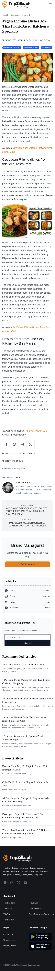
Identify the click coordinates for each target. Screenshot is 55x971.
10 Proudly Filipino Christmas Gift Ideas (23, 664)
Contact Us (8, 934)
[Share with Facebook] (6, 444)
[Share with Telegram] (22, 444)
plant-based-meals (31, 47)
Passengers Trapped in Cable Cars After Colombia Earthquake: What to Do (22, 815)
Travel (5, 15)
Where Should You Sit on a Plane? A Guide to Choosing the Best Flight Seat (26, 831)
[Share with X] (30, 444)
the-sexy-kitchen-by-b (20, 15)
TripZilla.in (8, 914)
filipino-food (46, 47)
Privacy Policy (9, 946)
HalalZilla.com (35, 908)
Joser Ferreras (23, 482)
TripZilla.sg (33, 903)
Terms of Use (9, 940)
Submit (27, 643)
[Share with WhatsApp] (14, 444)
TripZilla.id (8, 908)
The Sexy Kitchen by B (35, 431)
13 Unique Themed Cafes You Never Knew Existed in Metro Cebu (24, 719)
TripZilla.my (8, 920)
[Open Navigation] (50, 5)
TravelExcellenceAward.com (41, 914)
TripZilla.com (9, 903)
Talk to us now (27, 564)
